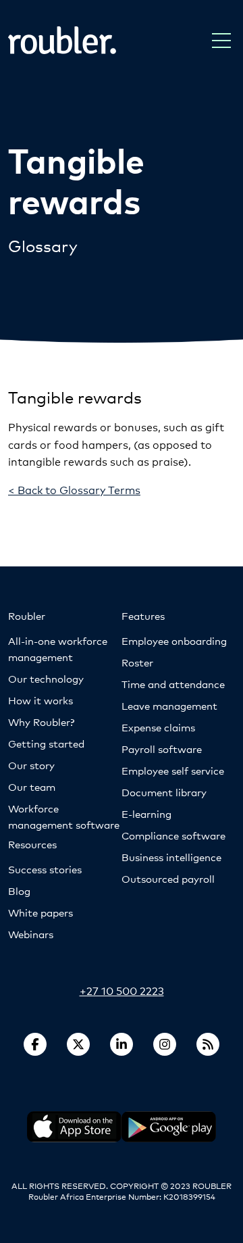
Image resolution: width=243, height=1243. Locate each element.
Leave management (169, 705)
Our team (31, 786)
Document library (164, 791)
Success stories (45, 868)
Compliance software (173, 835)
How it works (40, 699)
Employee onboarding (174, 640)
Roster (137, 662)
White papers (40, 912)
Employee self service (173, 770)
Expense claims (158, 727)
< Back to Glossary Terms (74, 489)
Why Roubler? (41, 721)
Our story (31, 764)
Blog (19, 890)
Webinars (30, 933)
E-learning (146, 813)
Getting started (46, 743)
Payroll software (162, 748)
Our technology (46, 678)
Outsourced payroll (168, 878)
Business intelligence (171, 856)
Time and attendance (173, 683)
